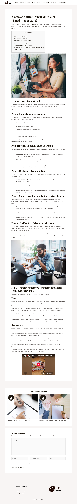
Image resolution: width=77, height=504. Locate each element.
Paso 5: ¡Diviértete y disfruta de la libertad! (23, 45)
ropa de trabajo (48, 321)
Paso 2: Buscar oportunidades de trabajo (22, 40)
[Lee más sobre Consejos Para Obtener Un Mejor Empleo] (22, 406)
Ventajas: (18, 49)
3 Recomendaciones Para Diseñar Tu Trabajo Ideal (52, 420)
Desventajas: (18, 51)
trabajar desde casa (32, 24)
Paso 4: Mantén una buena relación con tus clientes (24, 43)
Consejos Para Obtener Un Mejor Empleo (18, 420)
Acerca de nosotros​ (22, 490)
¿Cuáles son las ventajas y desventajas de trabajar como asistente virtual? (29, 47)
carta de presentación (30, 179)
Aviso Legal (21, 493)
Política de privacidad (21, 492)
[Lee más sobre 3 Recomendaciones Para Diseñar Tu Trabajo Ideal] (54, 406)
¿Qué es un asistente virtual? (20, 36)
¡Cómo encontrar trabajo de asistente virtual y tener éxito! (24, 35)
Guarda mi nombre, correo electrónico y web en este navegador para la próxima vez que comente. (33, 463)
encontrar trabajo (35, 26)
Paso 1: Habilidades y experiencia (21, 38)
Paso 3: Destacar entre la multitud (21, 42)
